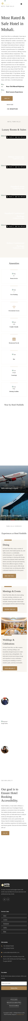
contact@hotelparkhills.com (11, 952)
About (4, 915)
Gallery (5, 927)
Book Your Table (9, 576)
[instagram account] (4, 899)
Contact (5, 919)
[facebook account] (8, 899)
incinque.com (20, 1014)
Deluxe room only (16, 157)
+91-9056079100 (8, 946)
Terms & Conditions (14, 1005)
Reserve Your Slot (10, 609)
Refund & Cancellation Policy (14, 1002)
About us (6, 98)
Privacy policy (14, 999)
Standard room (17, 186)
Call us (5, 833)
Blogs (4, 931)
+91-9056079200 (8, 948)
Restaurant (6, 923)
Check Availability (10, 668)
